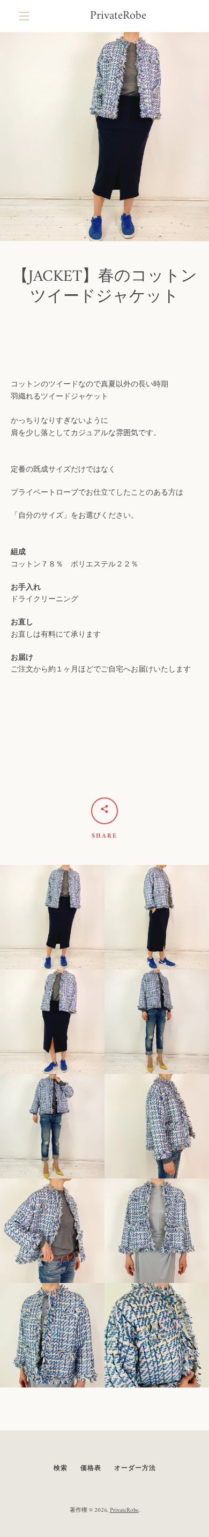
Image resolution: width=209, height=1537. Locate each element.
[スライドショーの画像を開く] (104, 136)
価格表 (90, 1468)
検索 (61, 1468)
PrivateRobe (118, 16)
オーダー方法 (135, 1468)
